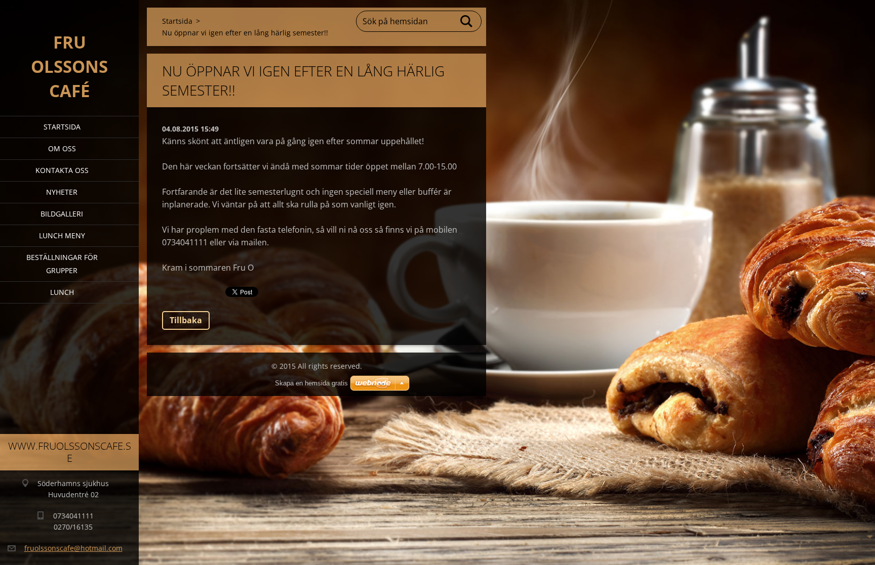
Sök (466, 21)
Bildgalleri (62, 214)
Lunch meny (62, 235)
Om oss (62, 148)
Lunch (62, 292)
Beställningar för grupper (62, 263)
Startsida (62, 127)
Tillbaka (186, 320)
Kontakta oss (62, 170)
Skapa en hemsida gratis (311, 383)
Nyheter (61, 192)
